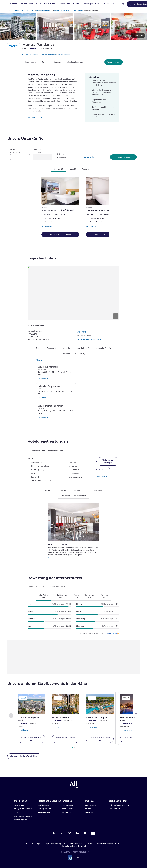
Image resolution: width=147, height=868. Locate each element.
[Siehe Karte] (73, 293)
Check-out (38, 151)
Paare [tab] (76, 596)
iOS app (88, 809)
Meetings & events (44, 809)
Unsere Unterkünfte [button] (25, 139)
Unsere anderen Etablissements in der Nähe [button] (47, 684)
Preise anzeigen (113, 62)
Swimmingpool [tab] (79, 490)
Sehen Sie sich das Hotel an (31, 738)
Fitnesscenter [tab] (96, 490)
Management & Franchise (23, 809)
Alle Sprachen (66, 812)
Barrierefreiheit (102, 476)
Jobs (16, 812)
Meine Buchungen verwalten (119, 805)
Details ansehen (53, 558)
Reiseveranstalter (44, 812)
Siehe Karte (25, 730)
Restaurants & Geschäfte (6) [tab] (73, 354)
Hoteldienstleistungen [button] (48, 441)
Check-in (15, 151)
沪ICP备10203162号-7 (81, 852)
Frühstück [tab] (64, 490)
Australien (30, 10)
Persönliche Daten (75, 844)
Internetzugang (67, 805)
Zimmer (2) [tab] (58, 169)
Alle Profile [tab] (43, 596)
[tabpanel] (73, 206)
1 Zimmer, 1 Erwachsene (62, 155)
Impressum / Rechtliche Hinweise (108, 844)
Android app (89, 812)
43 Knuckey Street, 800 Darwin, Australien (39, 54)
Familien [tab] (104, 596)
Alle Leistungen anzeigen (108, 461)
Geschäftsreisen (43, 805)
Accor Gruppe (19, 805)
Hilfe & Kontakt (114, 809)
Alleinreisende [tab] (89, 596)
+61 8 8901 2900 (84, 332)
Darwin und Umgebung (62, 10)
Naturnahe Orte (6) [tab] (103, 348)
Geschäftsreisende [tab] (60, 596)
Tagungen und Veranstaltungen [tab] (73, 496)
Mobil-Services (90, 805)
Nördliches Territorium (44, 10)
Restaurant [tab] (49, 490)
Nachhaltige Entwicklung (23, 816)
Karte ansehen (64, 54)
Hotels (7, 10)
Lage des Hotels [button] (42, 258)
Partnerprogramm (20, 820)
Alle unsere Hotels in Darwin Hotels (24, 756)
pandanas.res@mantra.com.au (89, 339)
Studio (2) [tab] (72, 169)
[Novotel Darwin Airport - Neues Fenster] (100, 704)
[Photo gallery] (73, 26)
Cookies (89, 844)
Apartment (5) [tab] (87, 169)
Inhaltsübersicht (67, 809)
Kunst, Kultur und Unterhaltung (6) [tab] (76, 348)
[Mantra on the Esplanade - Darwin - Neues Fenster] (31, 704)
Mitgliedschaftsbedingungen (55, 844)
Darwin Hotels (78, 10)
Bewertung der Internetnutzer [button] (55, 578)
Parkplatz (103, 470)
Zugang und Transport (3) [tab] (46, 348)
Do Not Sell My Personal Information (75, 846)
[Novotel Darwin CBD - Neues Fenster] (65, 704)
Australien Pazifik (18, 10)
